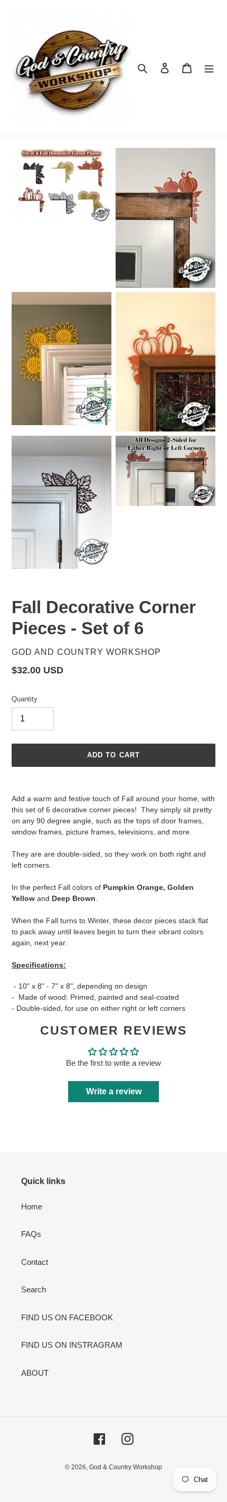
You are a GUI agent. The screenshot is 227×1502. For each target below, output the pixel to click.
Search (33, 1289)
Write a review (113, 1091)
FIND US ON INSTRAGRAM (71, 1344)
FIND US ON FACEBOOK (67, 1317)
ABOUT (35, 1372)
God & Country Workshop (125, 1467)
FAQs (31, 1233)
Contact (34, 1261)
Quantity (24, 699)
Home (31, 1206)
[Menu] (209, 68)
